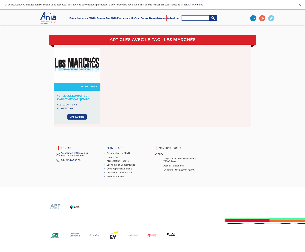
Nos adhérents (157, 18)
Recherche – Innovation (119, 172)
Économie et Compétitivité (121, 165)
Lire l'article (77, 117)
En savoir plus (195, 5)
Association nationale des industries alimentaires (74, 154)
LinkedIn (253, 18)
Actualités (173, 18)
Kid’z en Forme (139, 18)
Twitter (271, 18)
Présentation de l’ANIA (82, 18)
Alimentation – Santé (118, 161)
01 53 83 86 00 (72, 160)
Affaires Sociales (115, 176)
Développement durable (119, 169)
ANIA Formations (120, 18)
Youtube (262, 18)
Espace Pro (103, 18)
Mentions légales (170, 148)
